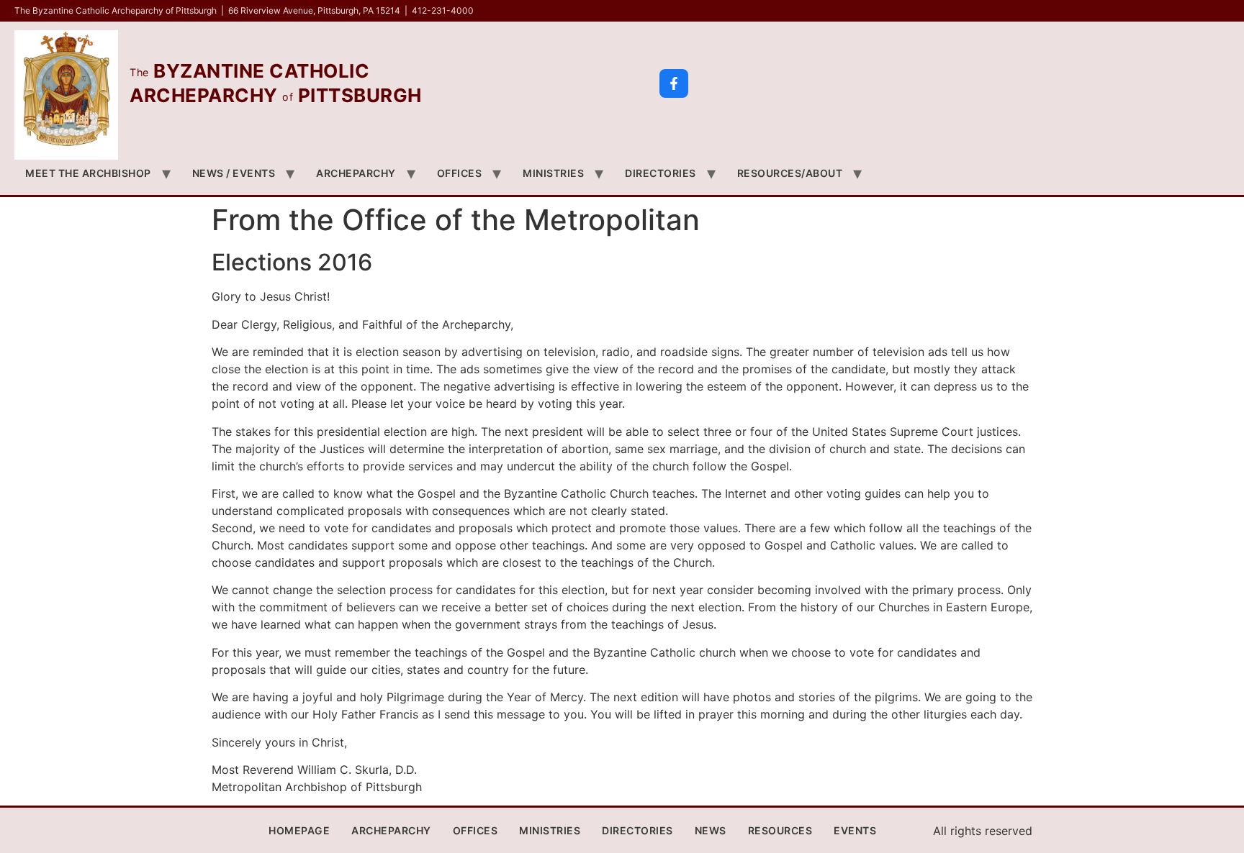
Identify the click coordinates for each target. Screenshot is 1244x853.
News (710, 830)
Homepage (299, 830)
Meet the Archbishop (88, 173)
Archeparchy (356, 173)
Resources (780, 830)
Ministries (553, 173)
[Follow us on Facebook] (673, 83)
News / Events (234, 173)
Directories (660, 173)
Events (855, 830)
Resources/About (790, 173)
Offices (459, 173)
